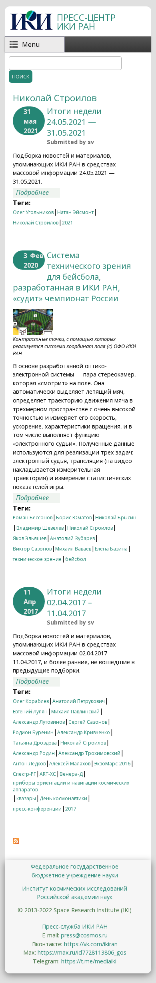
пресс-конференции (37, 808)
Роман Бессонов (32, 517)
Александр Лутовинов (39, 722)
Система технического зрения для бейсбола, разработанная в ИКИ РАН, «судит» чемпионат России (72, 277)
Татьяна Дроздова (35, 742)
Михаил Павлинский (75, 711)
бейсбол (75, 559)
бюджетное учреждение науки (75, 875)
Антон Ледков (29, 763)
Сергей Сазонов (87, 722)
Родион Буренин (33, 732)
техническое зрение (37, 559)
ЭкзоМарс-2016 (112, 763)
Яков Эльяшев (29, 538)
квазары (26, 798)
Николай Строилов (35, 222)
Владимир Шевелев (40, 528)
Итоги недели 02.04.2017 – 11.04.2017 (74, 602)
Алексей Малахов (69, 763)
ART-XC (48, 774)
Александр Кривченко (83, 732)
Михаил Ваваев (73, 548)
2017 (70, 808)
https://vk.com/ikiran (91, 944)
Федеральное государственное (74, 866)
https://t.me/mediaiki (88, 961)
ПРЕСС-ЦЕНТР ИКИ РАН (86, 21)
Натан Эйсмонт (75, 212)
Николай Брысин (115, 517)
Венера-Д (71, 774)
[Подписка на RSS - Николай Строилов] (16, 841)
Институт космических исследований (74, 888)
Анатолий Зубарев (72, 538)
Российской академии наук (74, 897)
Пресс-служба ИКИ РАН (75, 926)
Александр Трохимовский (89, 753)
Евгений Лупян (30, 711)
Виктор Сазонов (32, 548)
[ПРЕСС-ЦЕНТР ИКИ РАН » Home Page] (31, 27)
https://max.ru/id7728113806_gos (82, 952)
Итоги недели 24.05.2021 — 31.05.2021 (74, 122)
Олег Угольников (33, 212)
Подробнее (38, 193)
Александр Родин (34, 753)
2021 (67, 222)
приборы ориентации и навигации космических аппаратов (71, 783)
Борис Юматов (74, 517)
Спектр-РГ (24, 774)
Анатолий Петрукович (78, 701)
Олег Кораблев (31, 701)
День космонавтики (63, 798)
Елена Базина (111, 548)
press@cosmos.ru (84, 935)
